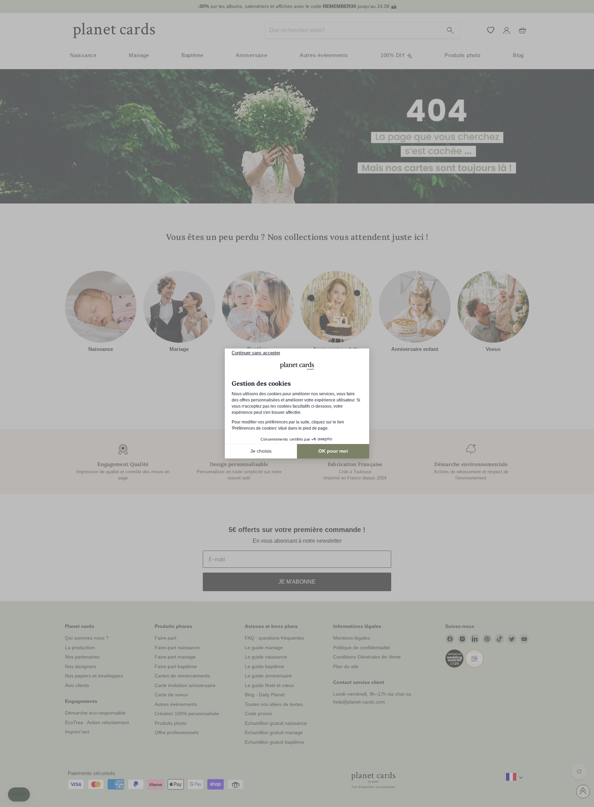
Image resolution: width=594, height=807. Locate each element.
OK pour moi (333, 451)
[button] (19, 794)
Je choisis (261, 451)
